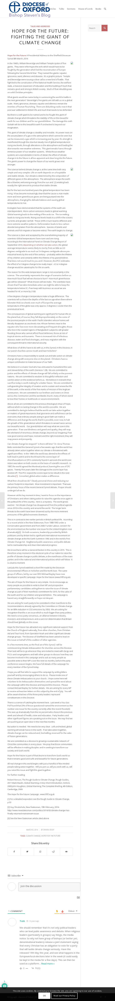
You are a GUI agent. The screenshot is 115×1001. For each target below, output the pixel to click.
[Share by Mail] (66, 851)
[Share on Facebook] (14, 851)
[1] (16, 476)
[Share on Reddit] (53, 851)
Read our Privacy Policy (64, 995)
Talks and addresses (40, 26)
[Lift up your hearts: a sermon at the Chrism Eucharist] (112, 500)
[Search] (105, 9)
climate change (33, 836)
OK (44, 995)
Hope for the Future (50, 836)
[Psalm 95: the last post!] (2, 500)
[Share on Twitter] (27, 851)
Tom (22, 920)
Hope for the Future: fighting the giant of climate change (40, 37)
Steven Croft (48, 830)
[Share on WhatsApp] (40, 851)
